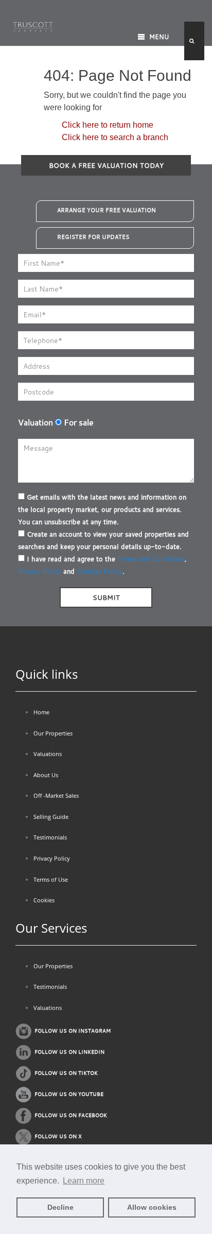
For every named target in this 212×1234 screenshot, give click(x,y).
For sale (78, 422)
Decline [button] (60, 1207)
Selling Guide (50, 816)
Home (41, 712)
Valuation (35, 422)
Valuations (47, 754)
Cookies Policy (99, 571)
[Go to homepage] (33, 25)
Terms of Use (50, 879)
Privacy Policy (39, 571)
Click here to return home (107, 125)
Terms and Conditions (151, 558)
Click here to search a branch (115, 137)
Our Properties (53, 733)
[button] (194, 41)
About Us (45, 775)
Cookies (44, 900)
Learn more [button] (83, 1180)
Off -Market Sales (56, 795)
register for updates (93, 237)
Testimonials (50, 837)
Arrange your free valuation (106, 210)
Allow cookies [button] (151, 1207)
